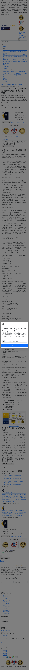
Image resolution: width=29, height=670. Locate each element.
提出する (14, 345)
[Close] (3, 324)
